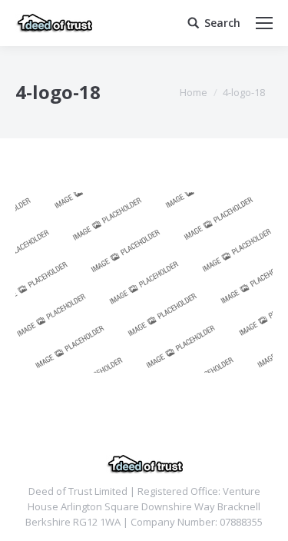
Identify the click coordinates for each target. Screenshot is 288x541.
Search (222, 23)
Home (193, 92)
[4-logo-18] (144, 282)
